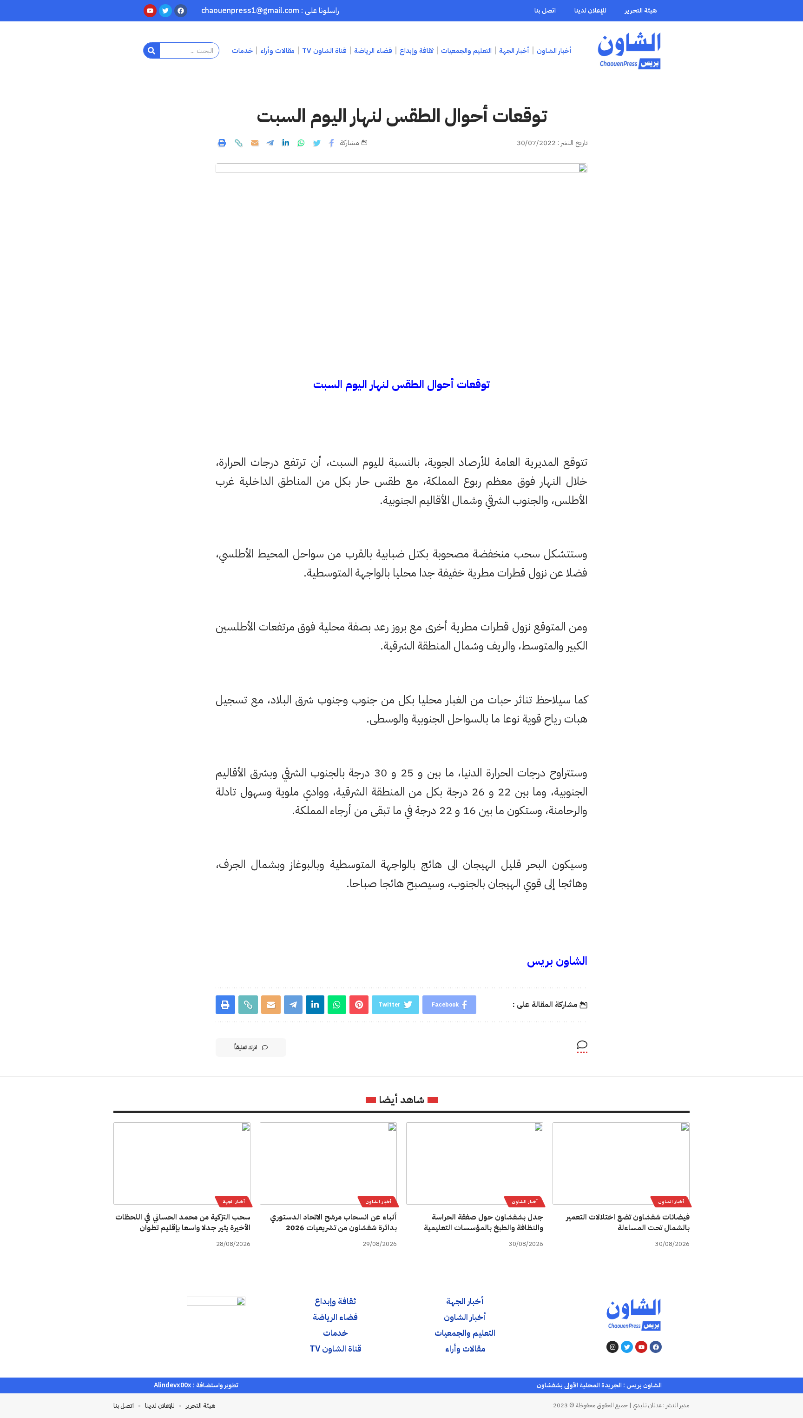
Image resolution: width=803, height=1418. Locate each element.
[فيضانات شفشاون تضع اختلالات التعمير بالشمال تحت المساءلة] (621, 1163)
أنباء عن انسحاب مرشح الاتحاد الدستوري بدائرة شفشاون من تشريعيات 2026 (333, 1222)
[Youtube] (641, 1347)
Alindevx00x (172, 1385)
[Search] (152, 50)
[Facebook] (656, 1347)
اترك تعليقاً (245, 1047)
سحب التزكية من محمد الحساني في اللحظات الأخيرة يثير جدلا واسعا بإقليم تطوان (182, 1222)
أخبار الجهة (234, 1201)
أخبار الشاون (671, 1201)
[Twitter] (627, 1347)
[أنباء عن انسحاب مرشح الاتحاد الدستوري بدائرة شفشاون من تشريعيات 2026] (328, 1163)
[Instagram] (612, 1347)
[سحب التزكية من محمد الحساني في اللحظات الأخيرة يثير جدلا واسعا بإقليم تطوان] (181, 1163)
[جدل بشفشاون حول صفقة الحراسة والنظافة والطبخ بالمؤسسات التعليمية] (474, 1163)
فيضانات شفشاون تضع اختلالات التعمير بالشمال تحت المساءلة (628, 1222)
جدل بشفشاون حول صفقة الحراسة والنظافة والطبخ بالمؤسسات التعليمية (483, 1222)
